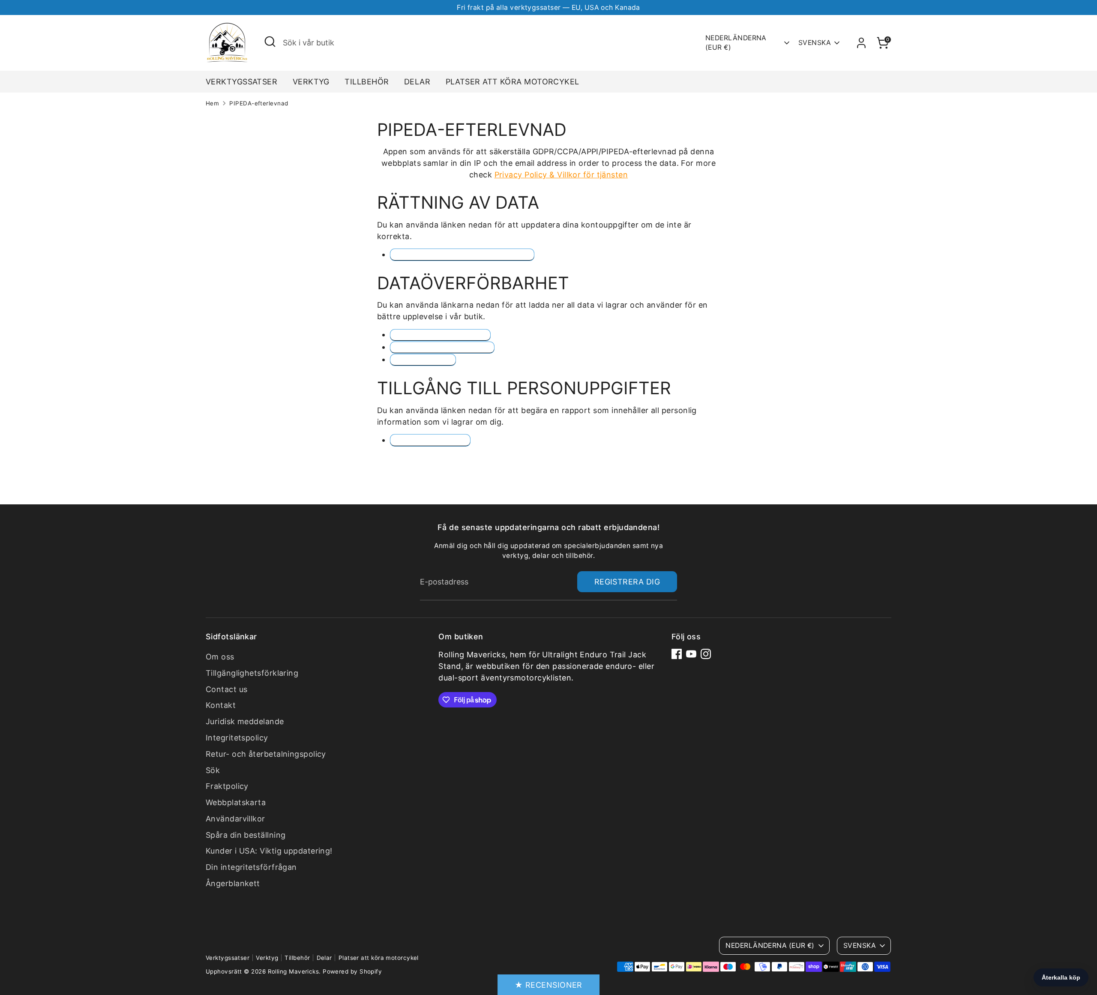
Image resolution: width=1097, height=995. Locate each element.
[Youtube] (691, 654)
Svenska (814, 43)
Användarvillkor (235, 818)
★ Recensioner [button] (548, 984)
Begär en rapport (430, 439)
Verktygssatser (241, 81)
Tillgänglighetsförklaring (252, 672)
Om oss (220, 656)
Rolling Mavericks (293, 971)
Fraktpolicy (227, 786)
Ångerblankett (233, 883)
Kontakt (221, 705)
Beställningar (423, 359)
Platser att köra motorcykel (512, 81)
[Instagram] (706, 654)
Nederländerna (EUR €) (736, 42)
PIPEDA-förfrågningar (440, 334)
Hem (212, 103)
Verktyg (311, 81)
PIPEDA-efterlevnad (258, 103)
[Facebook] (676, 654)
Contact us (227, 689)
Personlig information (442, 347)
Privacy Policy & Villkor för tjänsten (561, 174)
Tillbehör (367, 81)
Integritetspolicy (237, 737)
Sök (213, 770)
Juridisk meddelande (245, 721)
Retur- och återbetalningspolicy (266, 753)
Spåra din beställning (245, 834)
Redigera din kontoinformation (462, 254)
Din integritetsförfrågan (251, 867)
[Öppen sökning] (270, 41)
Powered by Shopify (352, 971)
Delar (417, 81)
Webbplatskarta (236, 802)
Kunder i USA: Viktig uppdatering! (269, 850)
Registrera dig (627, 581)
